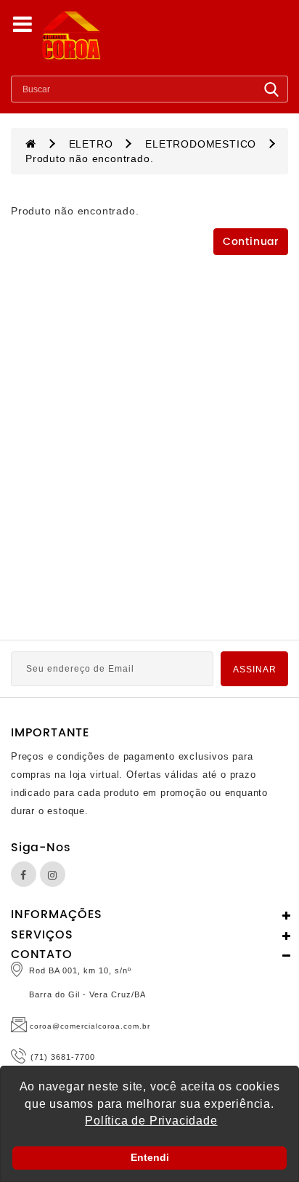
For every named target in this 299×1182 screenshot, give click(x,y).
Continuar (251, 241)
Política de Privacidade (151, 1120)
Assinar (255, 669)
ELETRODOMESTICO (200, 144)
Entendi (150, 1157)
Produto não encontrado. (89, 158)
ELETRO (91, 144)
